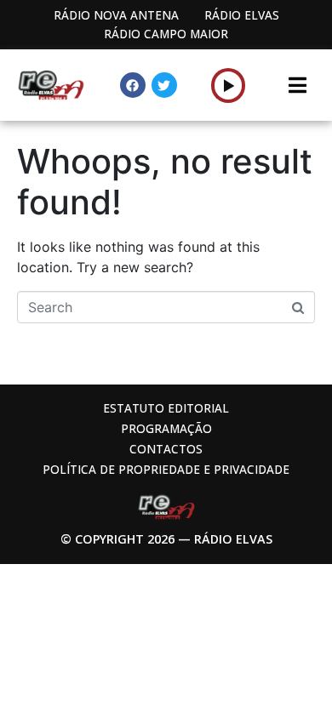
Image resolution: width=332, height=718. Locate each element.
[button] (228, 85)
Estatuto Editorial (166, 408)
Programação (166, 428)
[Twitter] (164, 85)
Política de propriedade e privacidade (166, 469)
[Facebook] (133, 85)
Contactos (166, 449)
